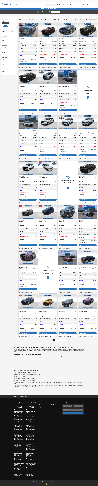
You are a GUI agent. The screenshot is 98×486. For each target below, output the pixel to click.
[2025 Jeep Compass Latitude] (48, 168)
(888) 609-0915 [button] (29, 467)
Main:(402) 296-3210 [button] (18, 436)
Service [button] (83, 4)
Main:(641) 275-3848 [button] (18, 415)
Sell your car (52, 404)
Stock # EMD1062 (81, 130)
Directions (39, 404)
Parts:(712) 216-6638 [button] (30, 419)
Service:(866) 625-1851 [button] (31, 429)
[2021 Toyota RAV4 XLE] (28, 301)
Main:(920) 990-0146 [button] (30, 406)
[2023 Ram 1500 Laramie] (28, 76)
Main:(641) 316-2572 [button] (18, 458)
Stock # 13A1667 (41, 38)
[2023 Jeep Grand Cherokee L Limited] (48, 30)
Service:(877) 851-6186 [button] (31, 438)
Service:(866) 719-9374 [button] (19, 428)
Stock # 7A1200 (61, 220)
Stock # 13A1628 (21, 85)
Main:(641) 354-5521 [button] (18, 406)
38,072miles (34, 223)
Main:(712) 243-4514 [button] (30, 446)
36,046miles (94, 41)
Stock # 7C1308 (21, 38)
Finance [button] (71, 4)
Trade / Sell (78, 4)
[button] (5, 1)
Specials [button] (88, 4)
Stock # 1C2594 (61, 85)
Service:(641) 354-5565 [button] (19, 407)
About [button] (94, 4)
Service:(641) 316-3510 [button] (19, 459)
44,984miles (74, 223)
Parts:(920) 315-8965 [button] (30, 409)
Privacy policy (52, 406)
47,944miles (54, 87)
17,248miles (94, 268)
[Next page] (64, 340)
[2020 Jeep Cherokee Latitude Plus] (87, 301)
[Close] (84, 12)
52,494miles (74, 133)
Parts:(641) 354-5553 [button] (18, 409)
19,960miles (34, 268)
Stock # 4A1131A (41, 130)
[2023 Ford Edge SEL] (67, 301)
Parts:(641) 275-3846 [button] (18, 419)
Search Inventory (51, 4)
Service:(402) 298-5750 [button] (19, 439)
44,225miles (54, 312)
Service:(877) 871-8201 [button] (31, 449)
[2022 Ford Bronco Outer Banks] (48, 301)
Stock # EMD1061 (81, 310)
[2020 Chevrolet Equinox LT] (48, 122)
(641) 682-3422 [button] (17, 476)
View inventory (40, 402)
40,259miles (54, 223)
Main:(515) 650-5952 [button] (30, 426)
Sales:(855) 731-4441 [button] (30, 428)
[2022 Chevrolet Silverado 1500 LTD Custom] (87, 257)
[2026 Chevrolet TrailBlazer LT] (28, 30)
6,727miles (75, 312)
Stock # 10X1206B (42, 220)
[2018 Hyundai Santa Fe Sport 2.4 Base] (87, 122)
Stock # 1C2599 (21, 130)
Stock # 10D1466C (22, 310)
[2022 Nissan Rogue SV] (48, 76)
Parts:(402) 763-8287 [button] (18, 429)
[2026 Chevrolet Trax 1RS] (67, 257)
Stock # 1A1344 (41, 176)
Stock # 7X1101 (61, 310)
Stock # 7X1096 (61, 38)
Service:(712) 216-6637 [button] (31, 417)
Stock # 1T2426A (41, 85)
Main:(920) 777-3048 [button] (18, 468)
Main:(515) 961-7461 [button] (30, 458)
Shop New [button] (59, 4)
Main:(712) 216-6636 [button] (30, 416)
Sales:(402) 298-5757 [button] (18, 438)
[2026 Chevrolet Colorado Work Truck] (87, 212)
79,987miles (94, 133)
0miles (35, 41)
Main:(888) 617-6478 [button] (18, 426)
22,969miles (54, 41)
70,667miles (94, 312)
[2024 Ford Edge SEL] (67, 212)
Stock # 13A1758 (81, 38)
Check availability (24, 64)
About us (51, 402)
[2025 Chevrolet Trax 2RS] (28, 257)
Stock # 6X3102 (21, 220)
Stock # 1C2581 (81, 220)
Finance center (40, 406)
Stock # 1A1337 (21, 176)
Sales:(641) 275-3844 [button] (18, 416)
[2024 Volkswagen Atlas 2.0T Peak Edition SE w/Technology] (28, 212)
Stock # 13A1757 (81, 176)
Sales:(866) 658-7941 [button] (30, 459)
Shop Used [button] (65, 4)
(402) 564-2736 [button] (17, 446)
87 (61, 340)
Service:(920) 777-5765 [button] (19, 469)
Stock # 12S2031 (41, 310)
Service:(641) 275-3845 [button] (19, 418)
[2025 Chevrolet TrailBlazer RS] (48, 212)
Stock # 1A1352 (61, 130)
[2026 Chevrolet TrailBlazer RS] (67, 76)
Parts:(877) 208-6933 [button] (30, 450)
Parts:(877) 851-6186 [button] (30, 439)
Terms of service (40, 407)
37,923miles (34, 87)
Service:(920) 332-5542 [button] (31, 407)
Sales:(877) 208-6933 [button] (30, 448)
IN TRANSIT (34, 130)
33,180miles (74, 41)
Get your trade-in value (55, 11)
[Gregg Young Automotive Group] (9, 5)
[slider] (1, 27)
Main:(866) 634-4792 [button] (30, 436)
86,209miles (34, 312)
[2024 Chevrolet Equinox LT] (67, 122)
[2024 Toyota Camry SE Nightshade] (67, 30)
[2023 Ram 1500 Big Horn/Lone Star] (87, 30)
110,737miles (54, 133)
